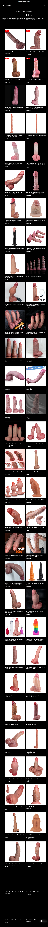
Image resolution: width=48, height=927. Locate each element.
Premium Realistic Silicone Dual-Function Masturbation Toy (14, 807)
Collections (22, 11)
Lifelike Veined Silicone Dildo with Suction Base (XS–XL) (14, 80)
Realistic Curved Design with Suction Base (14, 751)
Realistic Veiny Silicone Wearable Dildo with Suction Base (14, 500)
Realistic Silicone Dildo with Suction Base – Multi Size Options (14, 528)
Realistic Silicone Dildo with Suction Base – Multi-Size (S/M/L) (14, 444)
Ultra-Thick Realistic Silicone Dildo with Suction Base (34, 612)
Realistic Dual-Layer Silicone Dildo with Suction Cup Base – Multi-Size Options (13, 584)
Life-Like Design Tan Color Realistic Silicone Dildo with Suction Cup (35, 695)
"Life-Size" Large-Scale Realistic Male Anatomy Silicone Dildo (13, 221)
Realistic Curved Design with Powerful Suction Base (36, 864)
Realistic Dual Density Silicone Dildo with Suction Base (35, 444)
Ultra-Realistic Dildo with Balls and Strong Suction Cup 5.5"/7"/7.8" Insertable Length (35, 193)
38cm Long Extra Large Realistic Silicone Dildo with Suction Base (35, 528)
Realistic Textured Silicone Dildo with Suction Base (35, 500)
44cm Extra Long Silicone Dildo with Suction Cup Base (35, 472)
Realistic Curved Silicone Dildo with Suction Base (35, 892)
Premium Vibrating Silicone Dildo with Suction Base (15, 472)
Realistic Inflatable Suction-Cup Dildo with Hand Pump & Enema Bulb (14, 640)
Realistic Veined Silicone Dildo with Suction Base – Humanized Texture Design (14, 333)
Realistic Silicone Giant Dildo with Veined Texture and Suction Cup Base (13, 864)
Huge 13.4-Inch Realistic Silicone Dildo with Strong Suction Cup (14, 277)
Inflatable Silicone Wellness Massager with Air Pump (14, 305)
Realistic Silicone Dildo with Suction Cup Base (14, 891)
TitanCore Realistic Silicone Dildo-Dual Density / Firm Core (13, 779)
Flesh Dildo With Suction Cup (32, 806)
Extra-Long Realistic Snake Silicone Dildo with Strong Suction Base (36, 751)
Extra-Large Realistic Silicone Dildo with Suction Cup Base (34, 80)
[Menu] (3, 5)
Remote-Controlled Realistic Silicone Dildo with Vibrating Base (35, 52)
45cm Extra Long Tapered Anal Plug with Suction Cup (34, 584)
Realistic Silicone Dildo (31, 919)
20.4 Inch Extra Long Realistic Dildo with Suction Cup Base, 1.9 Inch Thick (13, 136)
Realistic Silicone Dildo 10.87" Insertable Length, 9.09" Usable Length (13, 164)
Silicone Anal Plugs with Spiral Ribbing (34, 276)
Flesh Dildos (29, 11)
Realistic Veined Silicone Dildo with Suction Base (35, 416)
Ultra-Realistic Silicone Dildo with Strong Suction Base (13, 695)
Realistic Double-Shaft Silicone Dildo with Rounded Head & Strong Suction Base (35, 640)
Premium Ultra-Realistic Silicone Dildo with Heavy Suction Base (35, 668)
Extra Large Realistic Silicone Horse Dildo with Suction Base (15, 835)
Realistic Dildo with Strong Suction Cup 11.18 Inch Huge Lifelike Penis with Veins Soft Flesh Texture (35, 165)
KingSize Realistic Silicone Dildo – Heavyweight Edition (33, 779)
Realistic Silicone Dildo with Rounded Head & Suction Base (14, 668)
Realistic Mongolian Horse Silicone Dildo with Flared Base (14, 249)
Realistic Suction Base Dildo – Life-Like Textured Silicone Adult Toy (34, 556)
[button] (44, 5)
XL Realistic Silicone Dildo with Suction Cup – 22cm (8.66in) (36, 360)
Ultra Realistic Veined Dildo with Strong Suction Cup (13, 416)
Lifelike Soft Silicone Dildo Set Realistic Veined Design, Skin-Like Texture (36, 333)
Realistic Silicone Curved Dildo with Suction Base (14, 360)
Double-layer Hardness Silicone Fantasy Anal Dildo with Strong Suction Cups (14, 723)
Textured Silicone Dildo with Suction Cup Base (15, 51)
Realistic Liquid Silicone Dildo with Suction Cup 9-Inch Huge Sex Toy (14, 193)
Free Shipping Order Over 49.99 (23, 1)
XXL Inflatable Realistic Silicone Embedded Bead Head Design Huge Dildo (35, 305)
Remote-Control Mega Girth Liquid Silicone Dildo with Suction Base (14, 920)
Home (17, 11)
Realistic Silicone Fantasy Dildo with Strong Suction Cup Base (14, 108)
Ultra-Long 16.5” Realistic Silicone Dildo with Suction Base (35, 388)
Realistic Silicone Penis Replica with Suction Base (35, 221)
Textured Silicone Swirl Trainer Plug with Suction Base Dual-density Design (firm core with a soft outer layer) (35, 836)
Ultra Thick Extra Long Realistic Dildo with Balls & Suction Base (14, 612)
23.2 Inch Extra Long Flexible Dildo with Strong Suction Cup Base (36, 136)
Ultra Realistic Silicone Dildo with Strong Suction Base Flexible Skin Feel (34, 108)
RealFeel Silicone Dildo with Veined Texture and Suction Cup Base (35, 249)
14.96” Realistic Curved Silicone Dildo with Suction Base (14, 388)
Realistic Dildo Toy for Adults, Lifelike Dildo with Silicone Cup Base (35, 723)
